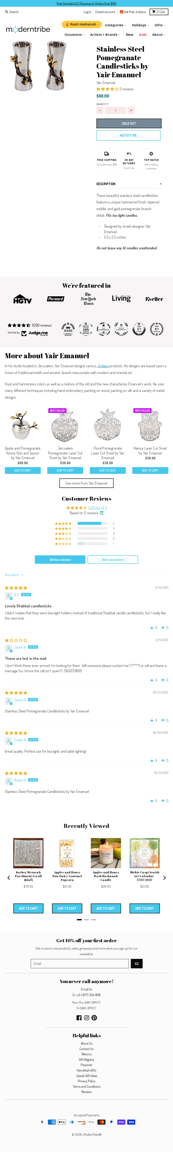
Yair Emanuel (105, 82)
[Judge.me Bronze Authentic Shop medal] (121, 329)
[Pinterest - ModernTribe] (94, 1018)
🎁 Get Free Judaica (132, 11)
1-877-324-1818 (91, 995)
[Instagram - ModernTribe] (86, 1018)
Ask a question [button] (113, 559)
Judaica (103, 366)
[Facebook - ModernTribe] (79, 1018)
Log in (87, 11)
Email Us (86, 989)
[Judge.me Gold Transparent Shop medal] (103, 329)
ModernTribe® (92, 1134)
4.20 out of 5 (97, 507)
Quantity (102, 104)
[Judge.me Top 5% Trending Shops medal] (157, 329)
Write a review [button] (60, 559)
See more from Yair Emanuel (86, 483)
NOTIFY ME (128, 135)
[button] (38, 66)
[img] (16, 587)
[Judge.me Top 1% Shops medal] (139, 329)
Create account (105, 11)
